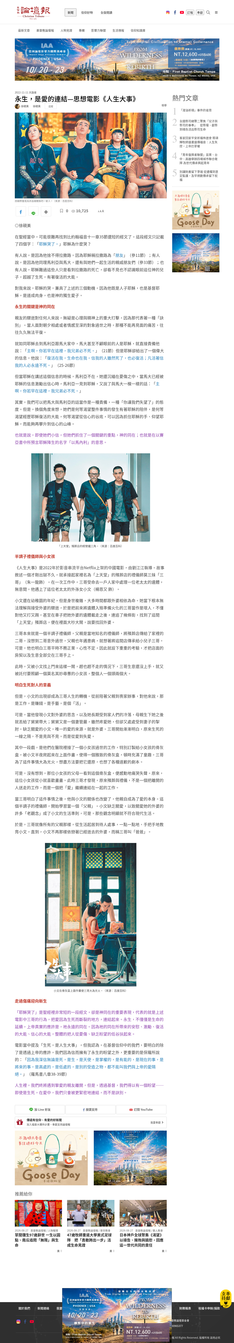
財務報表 (185, 1308)
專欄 (82, 30)
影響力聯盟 (98, 30)
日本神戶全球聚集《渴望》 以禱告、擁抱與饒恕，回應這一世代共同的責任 (141, 1240)
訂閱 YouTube (143, 1109)
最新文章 (24, 30)
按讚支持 (91, 1109)
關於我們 (24, 1308)
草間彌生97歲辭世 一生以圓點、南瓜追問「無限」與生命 (37, 1240)
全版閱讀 (106, 12)
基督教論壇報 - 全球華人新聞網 (33, 12)
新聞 (70, 12)
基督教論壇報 (45, 30)
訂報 (190, 12)
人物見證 (66, 30)
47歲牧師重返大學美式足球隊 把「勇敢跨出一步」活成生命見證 (89, 1240)
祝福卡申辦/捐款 (209, 1308)
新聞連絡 (43, 1308)
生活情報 (118, 30)
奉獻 (200, 12)
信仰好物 (87, 12)
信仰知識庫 (138, 30)
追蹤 (50, 106)
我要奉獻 (155, 1122)
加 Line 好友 (42, 1109)
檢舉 (164, 105)
